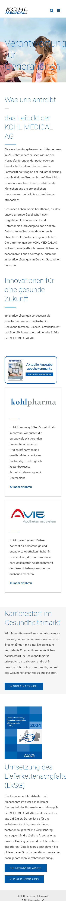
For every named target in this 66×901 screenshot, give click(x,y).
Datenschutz (43, 896)
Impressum (31, 896)
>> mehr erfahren (21, 487)
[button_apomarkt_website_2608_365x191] (31, 357)
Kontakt (21, 896)
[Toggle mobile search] (52, 10)
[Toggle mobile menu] (59, 10)
